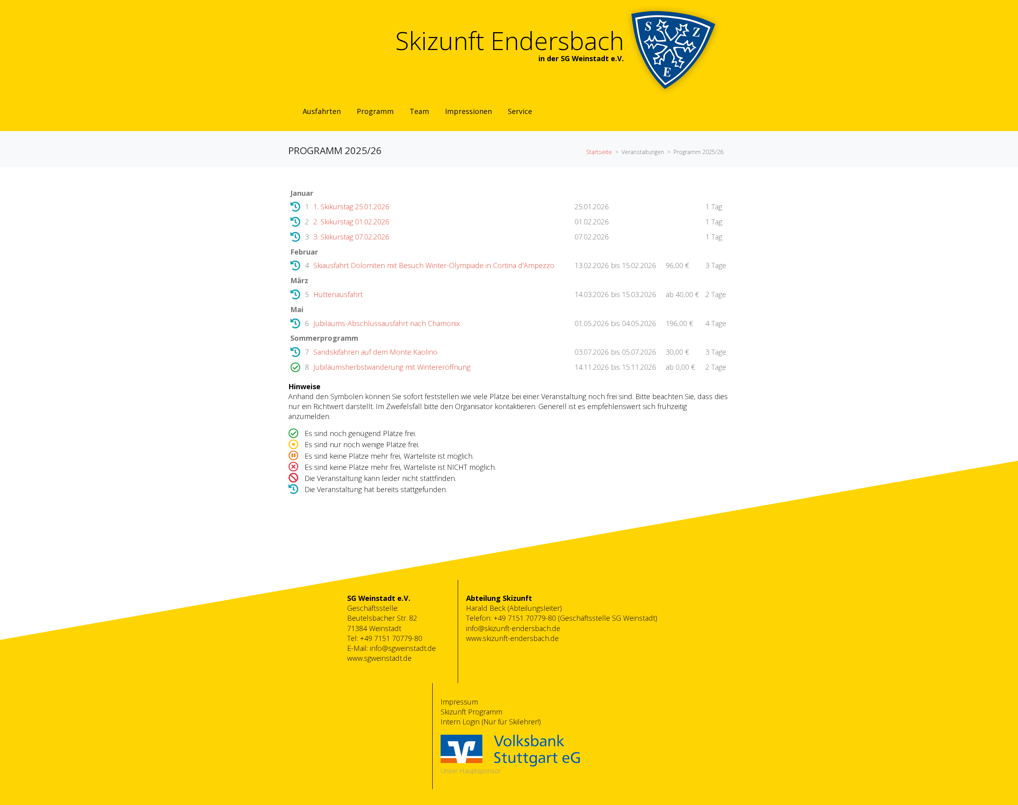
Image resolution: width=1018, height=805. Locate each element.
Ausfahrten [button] (322, 111)
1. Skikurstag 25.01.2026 (351, 206)
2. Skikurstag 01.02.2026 (351, 221)
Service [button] (520, 111)
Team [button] (419, 111)
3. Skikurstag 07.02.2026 (351, 236)
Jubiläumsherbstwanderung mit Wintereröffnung (391, 367)
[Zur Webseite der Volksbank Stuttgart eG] (510, 750)
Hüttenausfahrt (338, 294)
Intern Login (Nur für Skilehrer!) (491, 721)
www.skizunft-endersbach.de (512, 638)
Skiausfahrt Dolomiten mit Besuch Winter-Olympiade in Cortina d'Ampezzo (433, 265)
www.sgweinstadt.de (379, 658)
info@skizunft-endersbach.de (513, 628)
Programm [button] (375, 111)
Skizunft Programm (471, 711)
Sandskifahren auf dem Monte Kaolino (375, 352)
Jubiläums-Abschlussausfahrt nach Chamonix (386, 323)
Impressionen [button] (468, 111)
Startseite (599, 152)
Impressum (459, 702)
